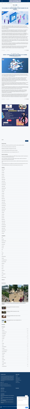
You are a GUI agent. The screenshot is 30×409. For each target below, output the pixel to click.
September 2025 (4, 188)
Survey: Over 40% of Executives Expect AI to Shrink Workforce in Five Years (15, 55)
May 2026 (3, 174)
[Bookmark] (27, 285)
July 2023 (3, 233)
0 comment (8, 50)
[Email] (28, 407)
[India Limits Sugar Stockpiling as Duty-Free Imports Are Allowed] (4, 316)
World (2, 275)
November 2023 (4, 226)
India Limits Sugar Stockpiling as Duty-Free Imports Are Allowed (9, 150)
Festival (3, 247)
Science (15, 356)
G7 (15, 341)
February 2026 (3, 179)
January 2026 (3, 181)
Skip (24, 407)
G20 (2, 249)
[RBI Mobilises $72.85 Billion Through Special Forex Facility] (4, 312)
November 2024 (4, 205)
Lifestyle (3, 258)
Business (15, 330)
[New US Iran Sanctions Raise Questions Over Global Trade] (4, 308)
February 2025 (3, 200)
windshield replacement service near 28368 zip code (8, 163)
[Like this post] (24, 50)
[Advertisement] (15, 133)
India (2, 254)
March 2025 (3, 198)
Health (15, 343)
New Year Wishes (4, 261)
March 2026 (3, 177)
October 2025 (3, 186)
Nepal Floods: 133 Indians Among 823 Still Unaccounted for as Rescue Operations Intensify (14, 303)
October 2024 (3, 207)
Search (2, 139)
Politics (3, 265)
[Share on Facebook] (25, 50)
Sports (2, 268)
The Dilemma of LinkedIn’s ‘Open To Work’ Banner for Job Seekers (15, 9)
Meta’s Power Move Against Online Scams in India (21, 163)
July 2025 (3, 191)
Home (2, 3)
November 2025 (4, 184)
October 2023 (3, 228)
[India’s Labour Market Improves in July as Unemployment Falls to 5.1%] (4, 321)
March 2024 (3, 219)
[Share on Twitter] (26, 50)
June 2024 (3, 214)
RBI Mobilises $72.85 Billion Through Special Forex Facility (9, 148)
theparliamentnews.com (16, 56)
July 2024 (3, 212)
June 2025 (3, 193)
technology (3, 270)
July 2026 (3, 170)
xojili (2, 158)
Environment (3, 244)
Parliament (3, 263)
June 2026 (3, 172)
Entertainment (3, 242)
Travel (2, 272)
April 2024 (3, 217)
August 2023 (3, 231)
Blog (2, 237)
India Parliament (4, 256)
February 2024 (3, 221)
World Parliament (4, 277)
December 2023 (4, 224)
